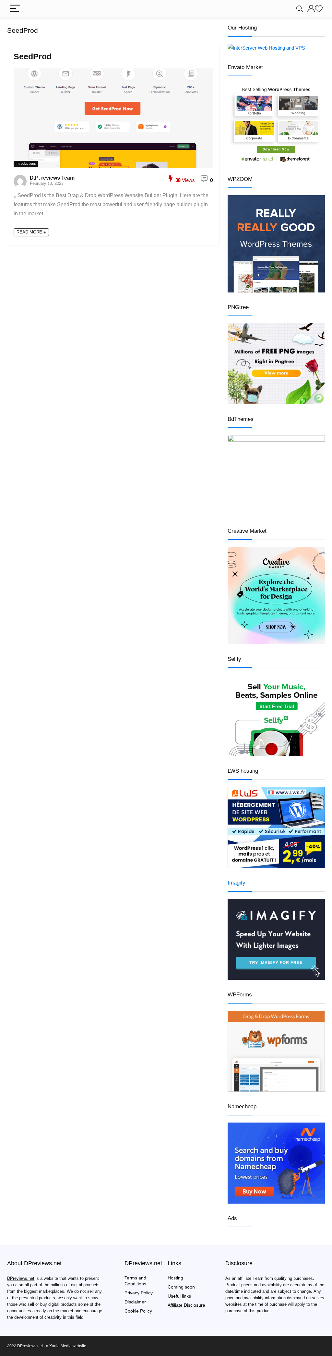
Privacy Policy (138, 1293)
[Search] (299, 9)
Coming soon (181, 1287)
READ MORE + (31, 232)
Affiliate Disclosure (186, 1305)
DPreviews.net (20, 1278)
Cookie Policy (138, 1311)
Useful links (179, 1296)
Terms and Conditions (135, 1281)
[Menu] (15, 9)
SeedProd (33, 56)
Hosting (175, 1278)
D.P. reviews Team (52, 178)
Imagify (236, 883)
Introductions (26, 164)
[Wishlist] (319, 9)
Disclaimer (135, 1302)
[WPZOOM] (276, 199)
